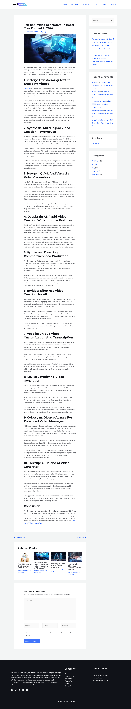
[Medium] (23, 690)
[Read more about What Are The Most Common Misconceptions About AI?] (41, 556)
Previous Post (19, 537)
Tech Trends (74, 5)
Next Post (81, 537)
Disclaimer (68, 679)
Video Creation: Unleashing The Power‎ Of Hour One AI (102, 85)
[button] (116, 5)
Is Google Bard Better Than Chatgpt (58, 565)
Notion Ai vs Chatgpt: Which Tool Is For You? (74, 567)
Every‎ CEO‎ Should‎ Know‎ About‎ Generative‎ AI (102, 95)
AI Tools (94, 5)
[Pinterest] (27, 690)
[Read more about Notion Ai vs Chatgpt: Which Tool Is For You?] (75, 557)
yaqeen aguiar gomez (99, 101)
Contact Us (68, 686)
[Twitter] (15, 690)
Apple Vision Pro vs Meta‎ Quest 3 (103, 39)
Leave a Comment (30, 32)
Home (65, 5)
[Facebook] (12, 690)
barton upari (96, 91)
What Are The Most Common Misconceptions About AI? (41, 565)
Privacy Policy (69, 676)
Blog (44, 32)
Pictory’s (27, 89)
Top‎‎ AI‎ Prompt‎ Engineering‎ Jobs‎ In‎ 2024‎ (25, 566)
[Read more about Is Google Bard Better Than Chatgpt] (58, 556)
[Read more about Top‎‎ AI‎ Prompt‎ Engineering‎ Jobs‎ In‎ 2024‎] (25, 557)
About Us (112, 5)
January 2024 (96, 143)
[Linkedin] (19, 690)
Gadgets (103, 5)
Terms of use (69, 681)
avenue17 (95, 82)
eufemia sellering (97, 120)
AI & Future (85, 5)
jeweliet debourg (97, 110)
